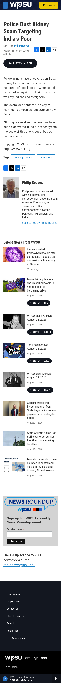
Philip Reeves (21, 45)
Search (10, 623)
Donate (50, 5)
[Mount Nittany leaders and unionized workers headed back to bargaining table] (14, 285)
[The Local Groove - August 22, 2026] (14, 350)
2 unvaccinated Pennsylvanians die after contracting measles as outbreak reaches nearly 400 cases (41, 257)
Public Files (12, 631)
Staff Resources (15, 616)
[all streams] (56, 678)
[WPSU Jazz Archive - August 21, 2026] (14, 379)
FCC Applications (16, 638)
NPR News (46, 157)
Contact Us (12, 608)
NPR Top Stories (23, 157)
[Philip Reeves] (11, 187)
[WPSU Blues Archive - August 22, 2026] (14, 321)
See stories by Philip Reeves (39, 223)
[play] (5, 678)
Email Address (15, 529)
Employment (14, 601)
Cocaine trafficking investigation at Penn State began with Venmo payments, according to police (41, 410)
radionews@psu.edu (19, 565)
